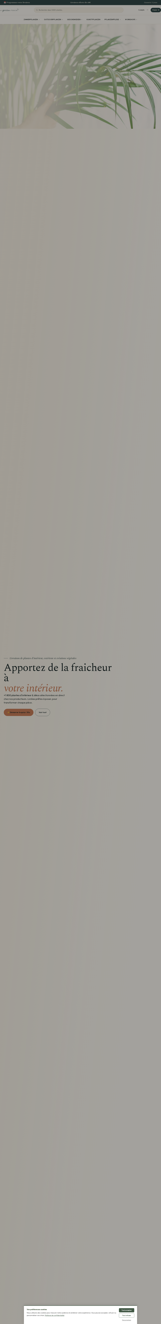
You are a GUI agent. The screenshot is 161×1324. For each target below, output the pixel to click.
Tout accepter (127, 1310)
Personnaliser (126, 1320)
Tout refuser (126, 1315)
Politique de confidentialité (54, 1315)
